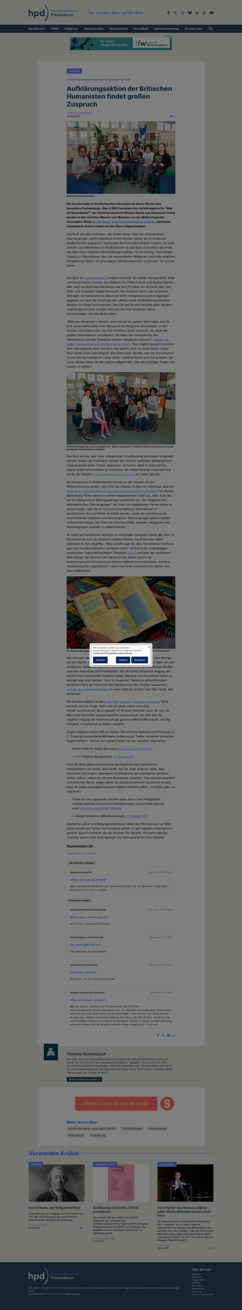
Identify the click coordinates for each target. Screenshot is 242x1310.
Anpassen (100, 660)
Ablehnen (123, 660)
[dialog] (121, 655)
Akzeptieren (139, 660)
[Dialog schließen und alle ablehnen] (149, 646)
